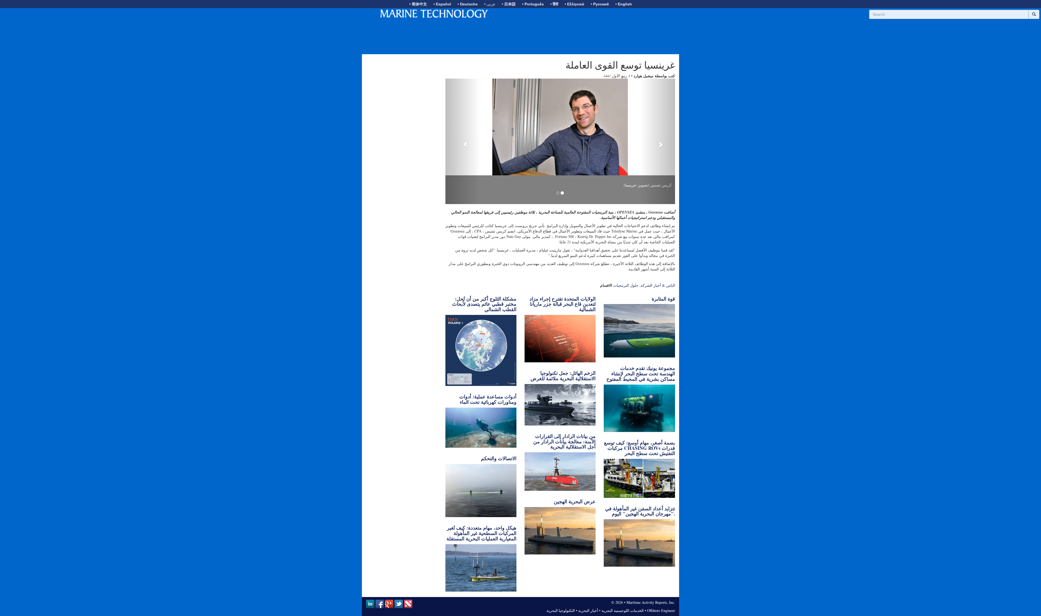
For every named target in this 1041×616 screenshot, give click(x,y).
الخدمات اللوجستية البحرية (623, 610)
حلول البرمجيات (625, 285)
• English (623, 4)
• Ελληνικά (574, 4)
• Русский (600, 4)
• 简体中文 (418, 4)
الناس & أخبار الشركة (658, 285)
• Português (533, 4)
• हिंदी (554, 4)
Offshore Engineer (661, 610)
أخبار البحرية (588, 610)
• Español (442, 4)
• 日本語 (509, 4)
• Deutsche (468, 4)
